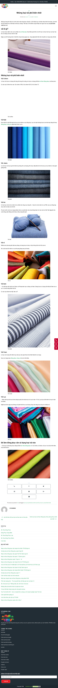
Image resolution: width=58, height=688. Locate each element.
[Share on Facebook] (29, 490)
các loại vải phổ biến (28, 506)
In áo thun (3, 544)
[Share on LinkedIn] (29, 500)
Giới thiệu (3, 635)
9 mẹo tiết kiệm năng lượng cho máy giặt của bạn (13, 592)
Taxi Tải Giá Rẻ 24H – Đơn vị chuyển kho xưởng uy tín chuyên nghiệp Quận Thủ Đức (21, 595)
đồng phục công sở (6, 128)
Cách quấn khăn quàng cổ (7, 598)
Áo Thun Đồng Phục (6, 533)
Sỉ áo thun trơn (4, 660)
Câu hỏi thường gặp (5, 638)
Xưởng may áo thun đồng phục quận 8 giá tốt (12, 554)
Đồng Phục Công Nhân (6, 536)
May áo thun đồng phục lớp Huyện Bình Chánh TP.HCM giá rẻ (15, 573)
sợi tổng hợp (23, 32)
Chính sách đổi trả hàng (6, 645)
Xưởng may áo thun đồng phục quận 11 (10, 576)
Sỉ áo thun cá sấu (5, 658)
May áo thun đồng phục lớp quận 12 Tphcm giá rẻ (13, 560)
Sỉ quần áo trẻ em (5, 665)
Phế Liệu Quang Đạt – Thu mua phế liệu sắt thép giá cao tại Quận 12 (17, 584)
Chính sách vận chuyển (6, 640)
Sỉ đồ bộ (3, 668)
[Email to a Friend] (14, 495)
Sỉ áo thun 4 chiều (5, 663)
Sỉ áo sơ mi (3, 670)
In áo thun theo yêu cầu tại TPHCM (9, 601)
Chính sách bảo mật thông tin (7, 648)
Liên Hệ (2, 650)
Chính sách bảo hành (5, 643)
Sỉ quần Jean (4, 673)
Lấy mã (6, 684)
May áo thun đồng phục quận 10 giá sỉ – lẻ (11, 562)
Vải (29, 10)
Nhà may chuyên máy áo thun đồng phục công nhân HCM (15, 582)
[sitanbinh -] (8, 6)
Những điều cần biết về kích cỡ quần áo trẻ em (12, 590)
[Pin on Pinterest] (29, 495)
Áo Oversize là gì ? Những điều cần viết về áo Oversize (14, 587)
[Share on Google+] (43, 495)
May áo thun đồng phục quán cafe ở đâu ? (11, 603)
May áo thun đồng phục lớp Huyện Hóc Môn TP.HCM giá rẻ (15, 552)
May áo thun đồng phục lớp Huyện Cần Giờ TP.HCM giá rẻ (15, 565)
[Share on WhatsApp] (14, 490)
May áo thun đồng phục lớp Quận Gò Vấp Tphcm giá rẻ (14, 571)
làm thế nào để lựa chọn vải (37, 506)
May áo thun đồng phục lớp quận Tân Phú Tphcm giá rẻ (14, 557)
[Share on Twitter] (43, 490)
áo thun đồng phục (44, 81)
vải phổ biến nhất (47, 506)
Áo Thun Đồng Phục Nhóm (7, 541)
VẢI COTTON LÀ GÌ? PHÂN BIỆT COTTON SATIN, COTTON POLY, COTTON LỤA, (20, 568)
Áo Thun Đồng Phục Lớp (7, 539)
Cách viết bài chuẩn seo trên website (10, 579)
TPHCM (50, 626)
